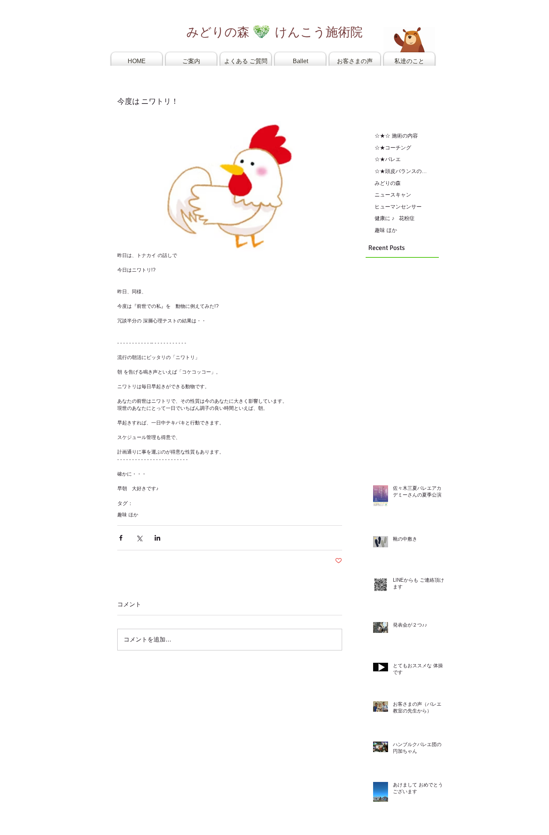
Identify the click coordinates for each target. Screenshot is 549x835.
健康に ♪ (384, 218)
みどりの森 (388, 183)
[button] (191, 61)
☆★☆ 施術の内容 (396, 136)
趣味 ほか (127, 514)
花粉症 (407, 218)
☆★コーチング (393, 148)
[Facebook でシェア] (120, 537)
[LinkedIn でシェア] (157, 537)
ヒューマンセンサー (398, 207)
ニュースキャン (393, 195)
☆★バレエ (388, 159)
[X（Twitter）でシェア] (139, 537)
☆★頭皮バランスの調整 (401, 171)
